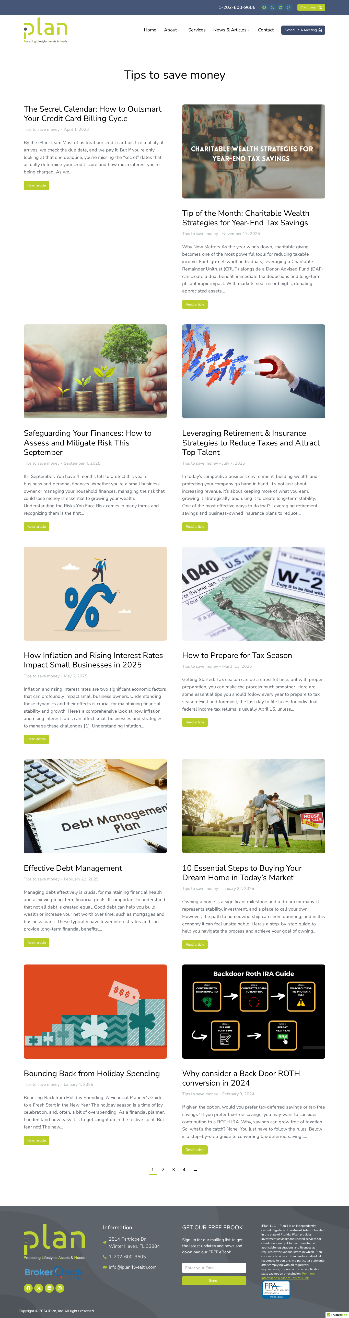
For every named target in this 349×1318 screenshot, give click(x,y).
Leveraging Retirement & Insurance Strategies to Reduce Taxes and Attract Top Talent (251, 443)
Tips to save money (42, 129)
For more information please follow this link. (288, 1276)
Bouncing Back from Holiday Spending (92, 1073)
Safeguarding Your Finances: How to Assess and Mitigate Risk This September (88, 443)
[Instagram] (288, 7)
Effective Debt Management (73, 868)
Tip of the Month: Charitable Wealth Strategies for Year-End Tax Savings (246, 218)
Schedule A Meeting (301, 30)
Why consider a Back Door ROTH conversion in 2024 (241, 1078)
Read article (36, 185)
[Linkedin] (280, 7)
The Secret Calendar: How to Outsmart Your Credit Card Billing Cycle (92, 113)
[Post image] (253, 151)
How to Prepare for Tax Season (237, 655)
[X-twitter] (272, 7)
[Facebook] (264, 7)
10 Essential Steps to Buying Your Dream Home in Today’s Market (242, 873)
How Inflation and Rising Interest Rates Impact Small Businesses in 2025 (93, 660)
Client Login (308, 7)
